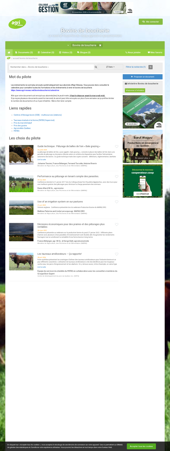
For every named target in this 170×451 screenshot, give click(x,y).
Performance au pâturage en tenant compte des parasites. (68, 176)
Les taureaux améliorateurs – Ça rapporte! (59, 253)
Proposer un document (144, 77)
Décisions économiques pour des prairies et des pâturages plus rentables (71, 225)
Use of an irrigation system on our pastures (60, 201)
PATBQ (16, 131)
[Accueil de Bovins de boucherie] (9, 52)
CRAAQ (119, 445)
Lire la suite (41, 160)
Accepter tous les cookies (141, 446)
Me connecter (152, 21)
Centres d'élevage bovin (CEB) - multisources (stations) (38, 115)
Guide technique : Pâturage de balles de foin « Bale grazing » (68, 146)
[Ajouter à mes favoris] (116, 146)
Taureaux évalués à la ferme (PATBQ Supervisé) (34, 120)
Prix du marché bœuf (23, 123)
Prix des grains (20, 125)
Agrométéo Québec (22, 128)
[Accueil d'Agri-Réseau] (17, 23)
